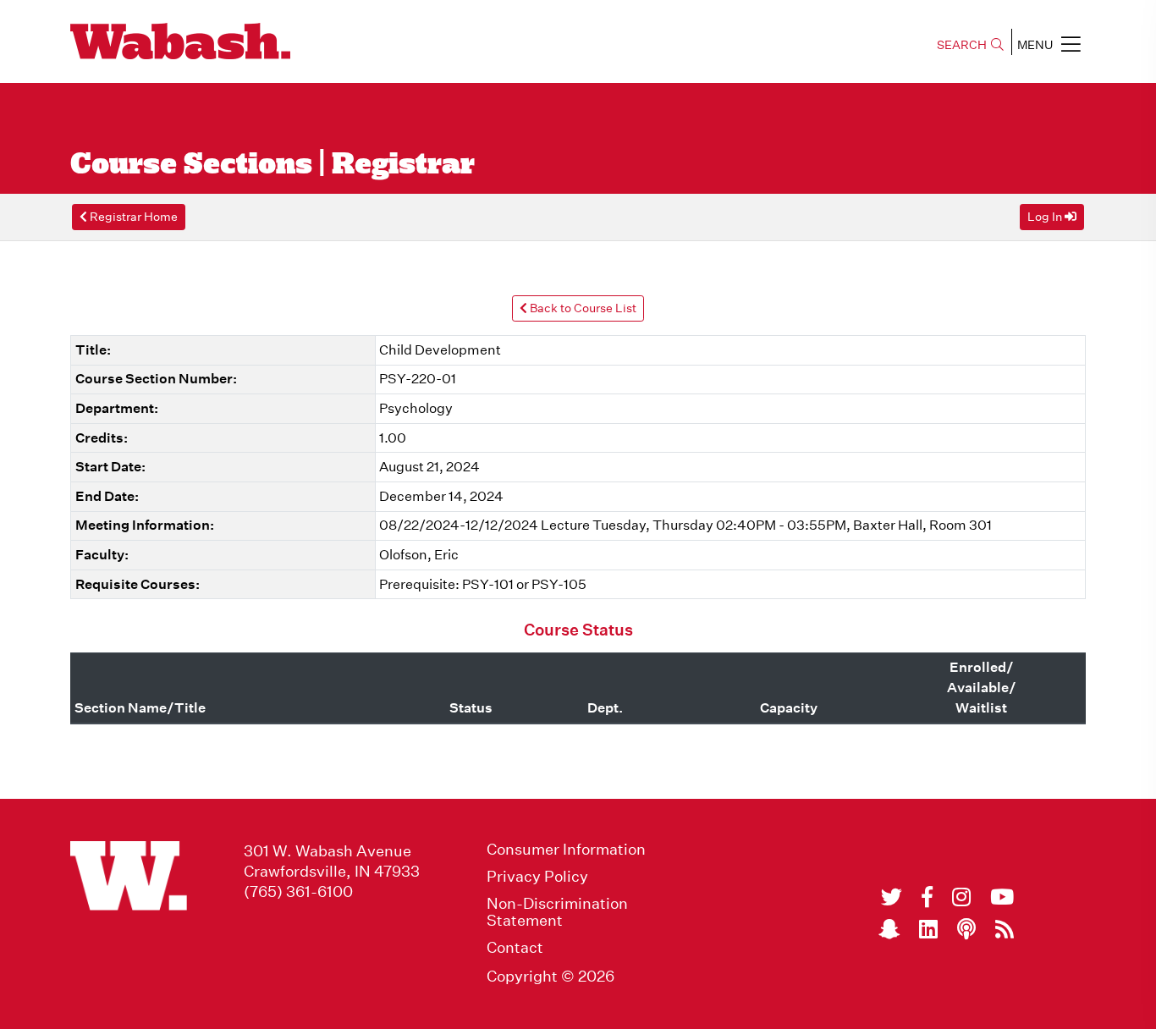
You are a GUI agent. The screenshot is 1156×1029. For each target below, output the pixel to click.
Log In (1046, 216)
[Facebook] (927, 897)
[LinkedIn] (928, 929)
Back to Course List (581, 308)
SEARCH (962, 44)
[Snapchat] (889, 929)
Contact (515, 947)
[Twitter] (891, 897)
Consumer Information (566, 849)
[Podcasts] (966, 929)
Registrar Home (132, 216)
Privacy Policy (537, 876)
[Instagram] (961, 897)
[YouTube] (1002, 897)
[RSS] (1004, 929)
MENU (1035, 44)
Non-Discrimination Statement (557, 912)
